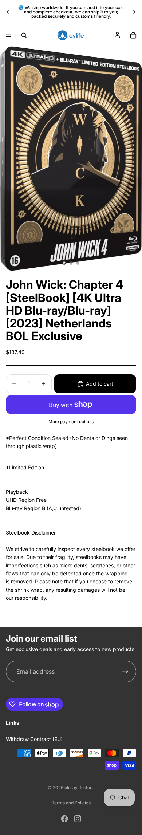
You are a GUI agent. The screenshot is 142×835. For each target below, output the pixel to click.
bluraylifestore (79, 787)
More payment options (71, 421)
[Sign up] (125, 672)
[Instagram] (77, 818)
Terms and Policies (71, 803)
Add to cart (99, 384)
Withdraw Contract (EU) (34, 739)
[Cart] (133, 35)
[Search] (24, 35)
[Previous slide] (8, 12)
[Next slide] (134, 12)
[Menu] (8, 35)
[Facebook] (64, 818)
